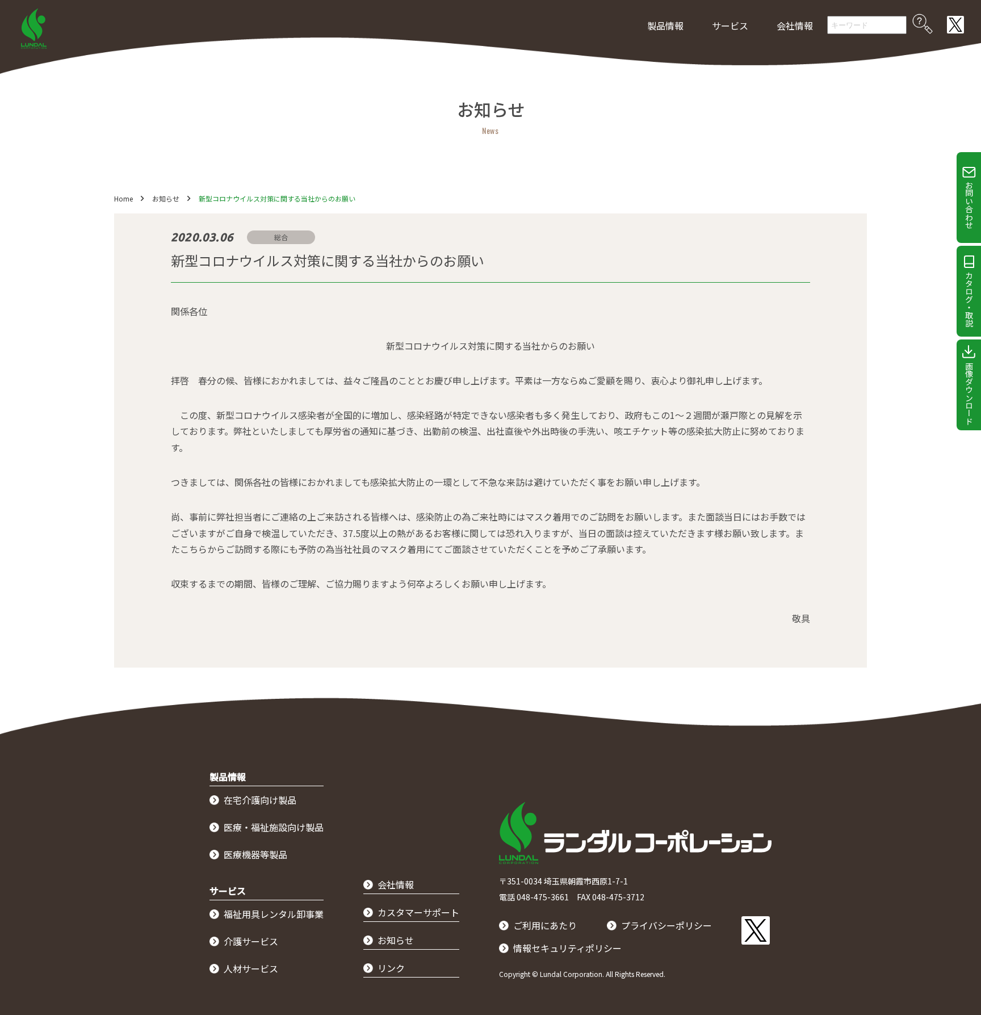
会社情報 (795, 25)
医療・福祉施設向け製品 (274, 827)
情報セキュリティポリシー (567, 948)
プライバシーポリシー (666, 925)
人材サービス (251, 968)
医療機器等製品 (255, 854)
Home (123, 198)
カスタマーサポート (418, 912)
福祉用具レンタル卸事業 (274, 914)
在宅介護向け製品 (260, 800)
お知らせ (165, 198)
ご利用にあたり (545, 925)
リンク (391, 968)
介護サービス (251, 941)
